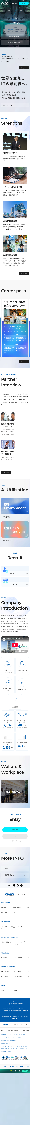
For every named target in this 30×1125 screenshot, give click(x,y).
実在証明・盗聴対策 (5, 1043)
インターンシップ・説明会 (21, 943)
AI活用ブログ (18, 958)
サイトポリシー (9, 1001)
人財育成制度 (18, 971)
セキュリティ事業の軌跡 (6, 1051)
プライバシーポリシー (19, 1001)
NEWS (2, 990)
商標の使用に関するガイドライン (11, 1009)
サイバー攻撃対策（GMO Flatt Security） (9, 1048)
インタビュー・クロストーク (7, 927)
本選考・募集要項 (5, 942)
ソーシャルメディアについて (16, 1006)
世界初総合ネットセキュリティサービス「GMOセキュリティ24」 (15, 1034)
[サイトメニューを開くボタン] (28, 7)
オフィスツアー (5, 976)
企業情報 (3, 907)
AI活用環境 (4, 958)
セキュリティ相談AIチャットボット (8, 1040)
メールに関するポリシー (16, 1005)
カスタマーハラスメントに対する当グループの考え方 (16, 1010)
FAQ (16, 990)
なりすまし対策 (23, 1048)
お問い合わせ (23, 1009)
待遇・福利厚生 (5, 971)
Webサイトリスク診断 (16, 1038)
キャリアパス (18, 926)
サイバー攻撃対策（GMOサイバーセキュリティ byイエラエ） (14, 1046)
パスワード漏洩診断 (5, 1038)
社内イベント (18, 976)
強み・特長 (4, 912)
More (23, 68)
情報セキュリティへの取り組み (16, 1003)
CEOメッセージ (19, 907)
